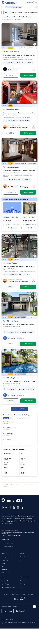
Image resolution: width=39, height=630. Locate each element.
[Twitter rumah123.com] (6, 507)
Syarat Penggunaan (7, 584)
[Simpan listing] (35, 25)
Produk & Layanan (6, 560)
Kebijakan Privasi (6, 581)
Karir (3, 566)
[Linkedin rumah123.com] (18, 507)
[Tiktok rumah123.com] (22, 507)
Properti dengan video (31, 12)
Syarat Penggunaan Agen (8, 587)
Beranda (3, 484)
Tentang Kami (5, 557)
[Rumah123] (9, 2)
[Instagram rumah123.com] (10, 507)
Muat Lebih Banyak (19, 409)
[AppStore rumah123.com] (8, 611)
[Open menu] (36, 2)
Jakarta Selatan (27, 484)
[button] (18, 7)
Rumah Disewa (11, 484)
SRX (20, 587)
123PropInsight (5, 573)
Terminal (13, 418)
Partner (3, 563)
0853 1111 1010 (17, 535)
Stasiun (26, 418)
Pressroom (4, 569)
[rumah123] (19, 500)
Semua (6, 418)
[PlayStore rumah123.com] (21, 611)
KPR (20, 560)
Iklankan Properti (24, 557)
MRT (20, 418)
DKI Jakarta (19, 484)
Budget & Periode (17, 12)
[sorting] (10, 12)
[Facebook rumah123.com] (3, 507)
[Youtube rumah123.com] (14, 507)
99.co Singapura (24, 584)
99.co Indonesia (24, 581)
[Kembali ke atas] (34, 606)
